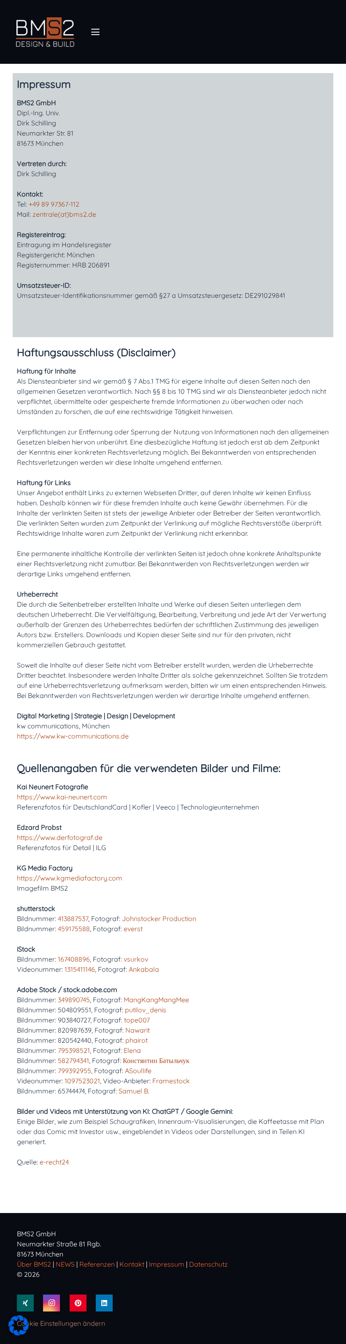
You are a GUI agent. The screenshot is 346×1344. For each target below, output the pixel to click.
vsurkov (136, 959)
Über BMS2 (34, 1264)
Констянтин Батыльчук (156, 1060)
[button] (95, 32)
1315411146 (80, 969)
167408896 (74, 959)
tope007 (137, 1020)
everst (133, 928)
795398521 (74, 1050)
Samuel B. (134, 1091)
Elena (132, 1050)
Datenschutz (208, 1264)
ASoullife (138, 1070)
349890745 (74, 999)
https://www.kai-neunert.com (62, 797)
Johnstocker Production (159, 918)
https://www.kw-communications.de (73, 736)
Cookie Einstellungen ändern (61, 1323)
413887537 (73, 918)
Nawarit (137, 1030)
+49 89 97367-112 (54, 204)
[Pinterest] (78, 1303)
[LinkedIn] (104, 1303)
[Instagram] (51, 1303)
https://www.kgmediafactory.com (69, 878)
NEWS (65, 1264)
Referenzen (97, 1264)
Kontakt (131, 1264)
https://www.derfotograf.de (60, 837)
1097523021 (82, 1081)
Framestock (171, 1081)
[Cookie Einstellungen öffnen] (18, 1333)
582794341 (73, 1060)
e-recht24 (54, 1162)
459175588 (74, 928)
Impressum (166, 1264)
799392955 (74, 1070)
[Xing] (25, 1303)
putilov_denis (145, 1010)
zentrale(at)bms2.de (64, 214)
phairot (136, 1040)
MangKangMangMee (156, 999)
